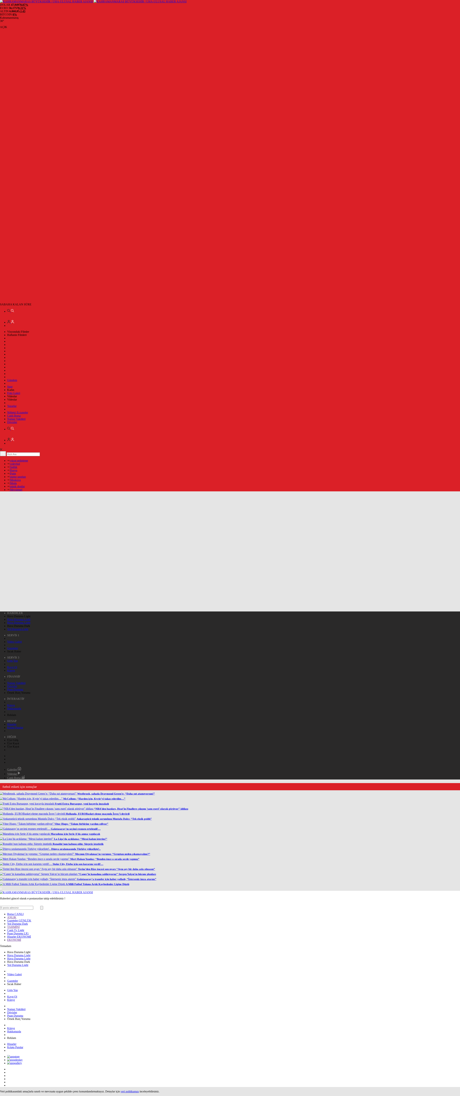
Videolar (12, 773)
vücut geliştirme (18, 460)
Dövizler (12, 422)
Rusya (13, 470)
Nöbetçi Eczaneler (17, 412)
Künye (11, 670)
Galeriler (12, 769)
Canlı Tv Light (15, 930)
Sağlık (13, 467)
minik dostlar (17, 486)
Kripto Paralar (15, 727)
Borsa (15, 914)
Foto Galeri (13, 393)
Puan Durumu (15, 689)
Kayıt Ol (12, 667)
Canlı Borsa (14, 415)
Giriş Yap (12, 660)
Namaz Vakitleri (16, 418)
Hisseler (11, 724)
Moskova (15, 479)
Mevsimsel (15, 489)
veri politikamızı (130, 1091)
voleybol (14, 463)
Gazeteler (12, 648)
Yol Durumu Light (17, 629)
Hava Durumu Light (18, 619)
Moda (13, 483)
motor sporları (17, 476)
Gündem (12, 380)
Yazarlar (12, 406)
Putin (12, 473)
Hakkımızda (14, 708)
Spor (10, 386)
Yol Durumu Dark (17, 923)
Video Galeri (14, 641)
